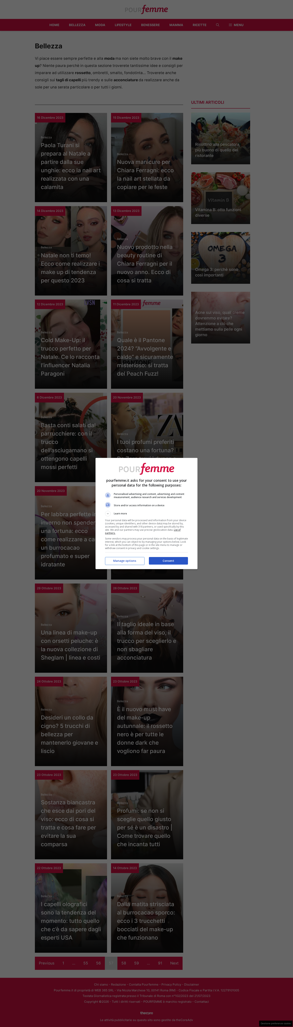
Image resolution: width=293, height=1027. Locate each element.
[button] (146, 513)
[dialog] (146, 513)
